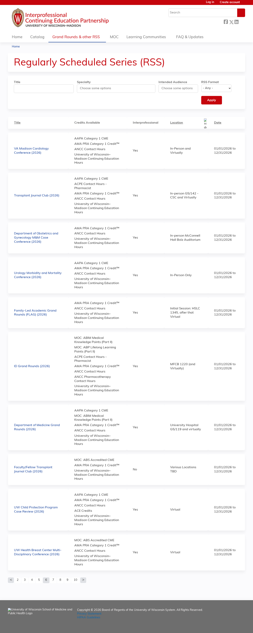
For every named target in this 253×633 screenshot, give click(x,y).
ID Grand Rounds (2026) (32, 366)
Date (217, 122)
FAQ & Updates (190, 37)
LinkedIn (236, 21)
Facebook (226, 21)
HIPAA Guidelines (88, 617)
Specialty (84, 82)
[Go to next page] (83, 580)
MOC (114, 37)
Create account (230, 2)
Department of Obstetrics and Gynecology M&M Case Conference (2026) (36, 238)
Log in (210, 2)
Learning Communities (146, 37)
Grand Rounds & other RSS (76, 37)
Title (17, 82)
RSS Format (210, 82)
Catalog (37, 37)
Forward (242, 21)
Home (17, 37)
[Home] (72, 19)
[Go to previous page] (11, 580)
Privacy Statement (89, 613)
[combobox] (97, 88)
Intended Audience (173, 82)
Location (176, 122)
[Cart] (244, 4)
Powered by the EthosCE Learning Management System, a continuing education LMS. (231, 626)
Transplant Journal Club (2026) (36, 195)
